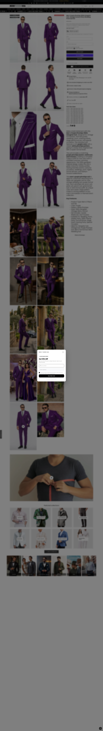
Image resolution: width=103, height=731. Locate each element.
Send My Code (51, 375)
